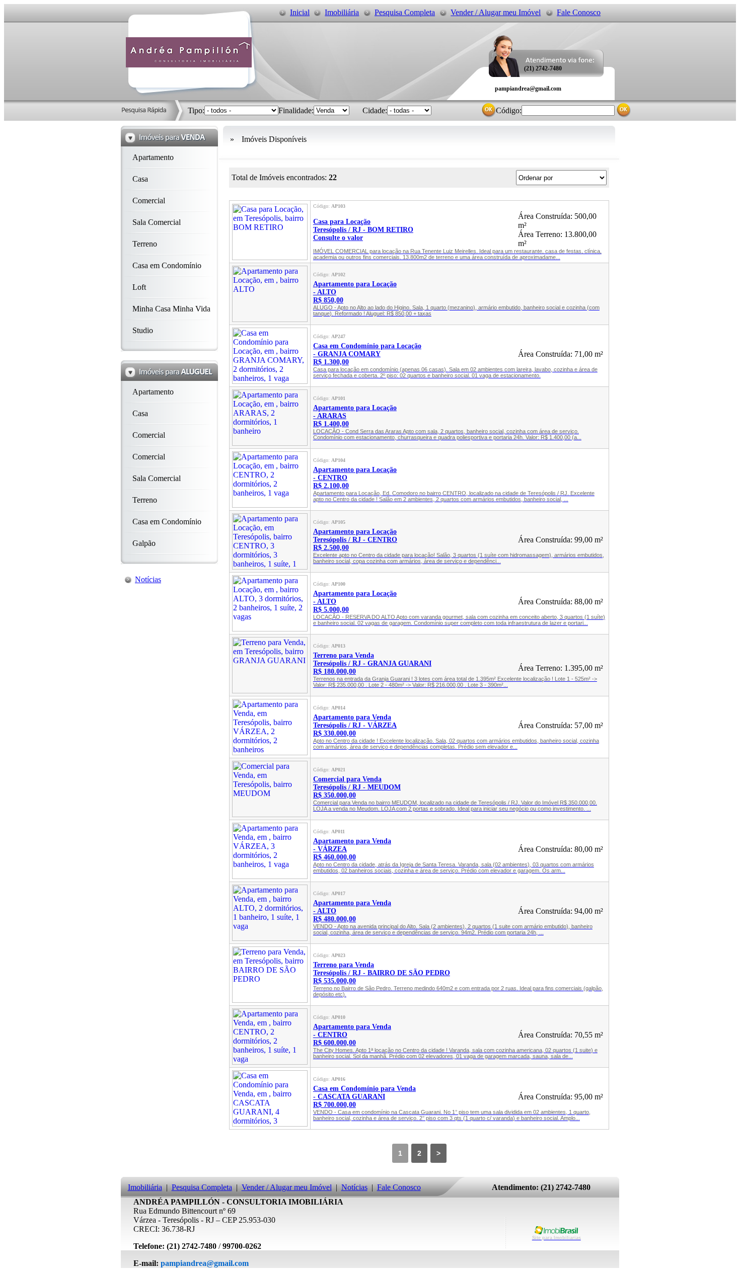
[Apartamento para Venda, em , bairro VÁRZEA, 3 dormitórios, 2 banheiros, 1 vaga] (270, 876)
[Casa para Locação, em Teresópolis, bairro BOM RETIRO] (270, 257)
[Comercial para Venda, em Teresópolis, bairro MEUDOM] (270, 814)
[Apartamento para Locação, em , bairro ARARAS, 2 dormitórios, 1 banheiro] (270, 443)
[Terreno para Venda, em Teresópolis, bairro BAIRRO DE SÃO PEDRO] (270, 1000)
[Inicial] (189, 64)
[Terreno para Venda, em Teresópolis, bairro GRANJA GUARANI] (270, 690)
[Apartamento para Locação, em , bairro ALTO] (270, 319)
